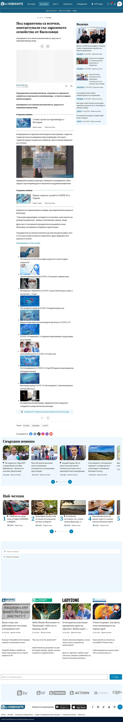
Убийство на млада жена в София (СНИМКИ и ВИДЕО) (17, 519)
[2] (111, 4)
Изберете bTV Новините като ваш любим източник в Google (46, 412)
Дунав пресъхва (51, 10)
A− (66, 86)
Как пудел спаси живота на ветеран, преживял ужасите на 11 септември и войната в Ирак (91, 105)
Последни (31, 4)
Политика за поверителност (24, 714)
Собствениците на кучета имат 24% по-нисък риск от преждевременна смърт (106, 651)
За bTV (3, 714)
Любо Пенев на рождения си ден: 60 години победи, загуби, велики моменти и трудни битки (46, 650)
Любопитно (67, 4)
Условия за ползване (69, 714)
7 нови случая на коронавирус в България (48, 121)
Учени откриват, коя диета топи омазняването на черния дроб (106, 625)
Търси (116, 677)
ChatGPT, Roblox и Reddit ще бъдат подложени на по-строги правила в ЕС (15, 653)
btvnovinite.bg (21, 85)
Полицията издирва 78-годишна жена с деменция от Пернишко (96, 61)
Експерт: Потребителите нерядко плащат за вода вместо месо (16, 641)
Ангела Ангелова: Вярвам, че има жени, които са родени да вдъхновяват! (76, 642)
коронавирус (35, 425)
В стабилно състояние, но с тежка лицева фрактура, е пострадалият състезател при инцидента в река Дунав (74, 519)
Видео (75, 10)
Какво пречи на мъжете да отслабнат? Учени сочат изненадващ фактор (104, 641)
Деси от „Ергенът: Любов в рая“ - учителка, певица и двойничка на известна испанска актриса (76, 655)
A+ (71, 86)
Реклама (10, 714)
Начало (41, 17)
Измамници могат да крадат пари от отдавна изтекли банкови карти (102, 519)
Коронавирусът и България (28, 243)
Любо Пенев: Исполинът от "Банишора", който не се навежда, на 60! (46, 625)
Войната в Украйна (65, 10)
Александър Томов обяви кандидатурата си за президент (88, 94)
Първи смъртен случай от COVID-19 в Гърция (51, 197)
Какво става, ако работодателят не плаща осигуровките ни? (14, 625)
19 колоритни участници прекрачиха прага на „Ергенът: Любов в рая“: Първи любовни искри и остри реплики (75, 625)
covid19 (45, 425)
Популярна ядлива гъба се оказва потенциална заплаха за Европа (45, 519)
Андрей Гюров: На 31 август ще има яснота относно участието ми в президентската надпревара (72, 467)
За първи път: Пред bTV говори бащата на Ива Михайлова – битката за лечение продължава (14, 467)
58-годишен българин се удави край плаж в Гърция (90, 116)
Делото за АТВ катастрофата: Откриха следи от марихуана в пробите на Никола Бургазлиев (91, 48)
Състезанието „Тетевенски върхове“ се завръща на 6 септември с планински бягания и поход (100, 467)
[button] (53, 482)
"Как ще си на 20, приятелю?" (44, 640)
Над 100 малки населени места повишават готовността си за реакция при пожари (96, 79)
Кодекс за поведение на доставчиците (47, 714)
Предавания (82, 4)
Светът (55, 4)
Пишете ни (81, 714)
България (44, 4)
